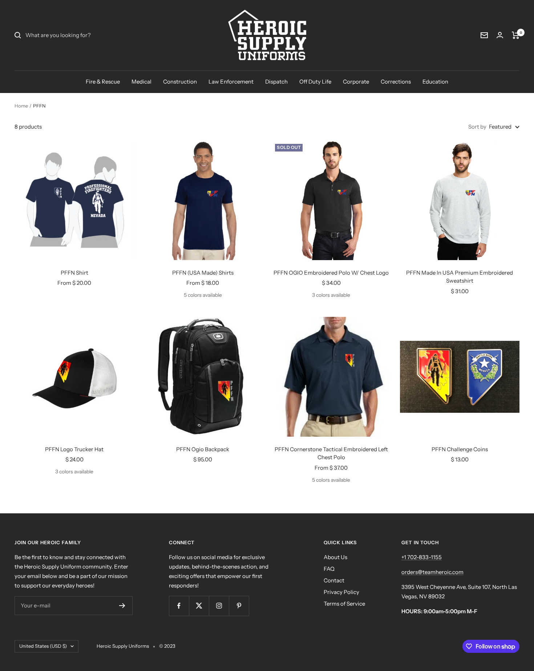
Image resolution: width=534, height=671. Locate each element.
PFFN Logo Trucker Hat (74, 449)
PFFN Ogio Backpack (202, 449)
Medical (141, 81)
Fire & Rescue (103, 81)
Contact (334, 580)
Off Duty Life (315, 81)
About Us (335, 557)
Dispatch (276, 81)
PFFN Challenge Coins (460, 449)
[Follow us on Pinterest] (239, 606)
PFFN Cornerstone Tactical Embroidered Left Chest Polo (331, 453)
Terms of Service (344, 603)
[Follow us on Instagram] (219, 606)
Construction (180, 81)
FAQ (329, 568)
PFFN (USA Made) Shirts (203, 272)
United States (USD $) (43, 646)
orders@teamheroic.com (432, 572)
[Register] (122, 605)
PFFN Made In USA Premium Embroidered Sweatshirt (459, 276)
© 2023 (167, 646)
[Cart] (515, 35)
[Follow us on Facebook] (179, 606)
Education (435, 81)
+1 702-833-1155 (421, 557)
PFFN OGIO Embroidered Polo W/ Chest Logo (331, 272)
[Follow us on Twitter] (199, 606)
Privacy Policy (341, 592)
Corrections (396, 81)
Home (21, 106)
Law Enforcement (231, 81)
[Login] (500, 35)
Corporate (356, 81)
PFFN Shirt (74, 272)
